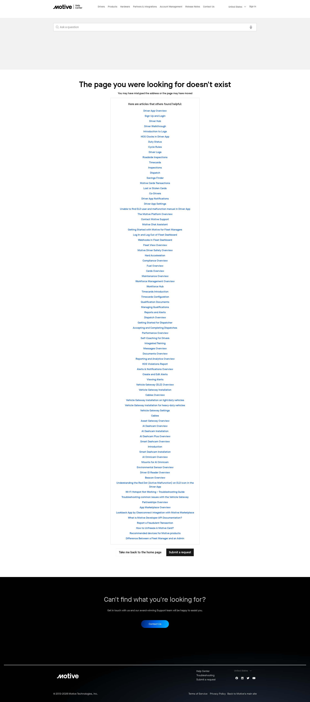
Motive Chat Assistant (155, 224)
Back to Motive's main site (242, 693)
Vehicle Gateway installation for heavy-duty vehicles (155, 405)
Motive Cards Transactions (155, 183)
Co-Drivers (155, 193)
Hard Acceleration (155, 255)
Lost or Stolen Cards (155, 188)
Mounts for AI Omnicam (155, 462)
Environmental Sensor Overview (155, 467)
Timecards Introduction (155, 291)
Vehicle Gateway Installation (155, 389)
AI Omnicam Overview (155, 457)
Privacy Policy (218, 693)
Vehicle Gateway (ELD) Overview (155, 384)
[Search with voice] (251, 27)
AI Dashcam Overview (155, 426)
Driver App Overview (155, 110)
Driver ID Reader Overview (155, 472)
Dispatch (155, 172)
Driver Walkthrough (155, 126)
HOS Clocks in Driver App (155, 136)
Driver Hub (155, 121)
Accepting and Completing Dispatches (155, 327)
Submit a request (180, 552)
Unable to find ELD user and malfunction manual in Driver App (155, 209)
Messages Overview (155, 348)
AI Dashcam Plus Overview (155, 436)
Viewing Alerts (155, 379)
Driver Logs (155, 152)
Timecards (155, 162)
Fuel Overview (155, 265)
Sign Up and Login (155, 116)
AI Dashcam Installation (155, 431)
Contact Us (208, 6)
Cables (155, 415)
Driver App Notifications (155, 198)
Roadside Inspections (155, 157)
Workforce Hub (155, 286)
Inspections (155, 167)
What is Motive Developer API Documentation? (155, 517)
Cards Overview (155, 271)
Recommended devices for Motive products (155, 533)
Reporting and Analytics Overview (155, 358)
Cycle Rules (155, 147)
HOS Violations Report (155, 364)
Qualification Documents (155, 302)
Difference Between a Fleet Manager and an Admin (155, 538)
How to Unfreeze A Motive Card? (155, 528)
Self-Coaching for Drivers (155, 338)
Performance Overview (155, 333)
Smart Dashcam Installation (155, 451)
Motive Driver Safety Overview (155, 250)
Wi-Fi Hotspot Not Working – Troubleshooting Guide (155, 492)
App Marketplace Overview (155, 507)
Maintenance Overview (155, 276)
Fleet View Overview (155, 245)
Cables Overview (155, 395)
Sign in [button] (252, 6)
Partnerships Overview (155, 502)
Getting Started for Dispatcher (155, 322)
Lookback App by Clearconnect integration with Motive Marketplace (155, 512)
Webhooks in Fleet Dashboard (155, 240)
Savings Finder (155, 178)
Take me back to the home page (140, 552)
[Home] (67, 7)
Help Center (203, 671)
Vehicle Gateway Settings (155, 410)
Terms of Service (197, 693)
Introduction (155, 446)
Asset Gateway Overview (155, 420)
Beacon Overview (155, 477)
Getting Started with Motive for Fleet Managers (155, 229)
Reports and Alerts (155, 312)
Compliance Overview (155, 260)
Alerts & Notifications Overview (155, 369)
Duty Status (155, 141)
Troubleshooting (205, 675)
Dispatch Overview (155, 317)
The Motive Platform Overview (155, 214)
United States (235, 6)
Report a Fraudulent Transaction (155, 523)
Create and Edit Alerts (155, 374)
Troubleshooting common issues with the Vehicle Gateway (155, 497)
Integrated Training (155, 343)
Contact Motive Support (155, 219)
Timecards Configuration (155, 296)
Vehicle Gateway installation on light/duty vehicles (155, 400)
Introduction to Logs (155, 131)
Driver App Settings (155, 203)
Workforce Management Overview (155, 281)
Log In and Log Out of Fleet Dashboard (155, 234)
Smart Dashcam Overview (155, 441)
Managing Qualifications (155, 307)
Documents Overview (155, 353)
